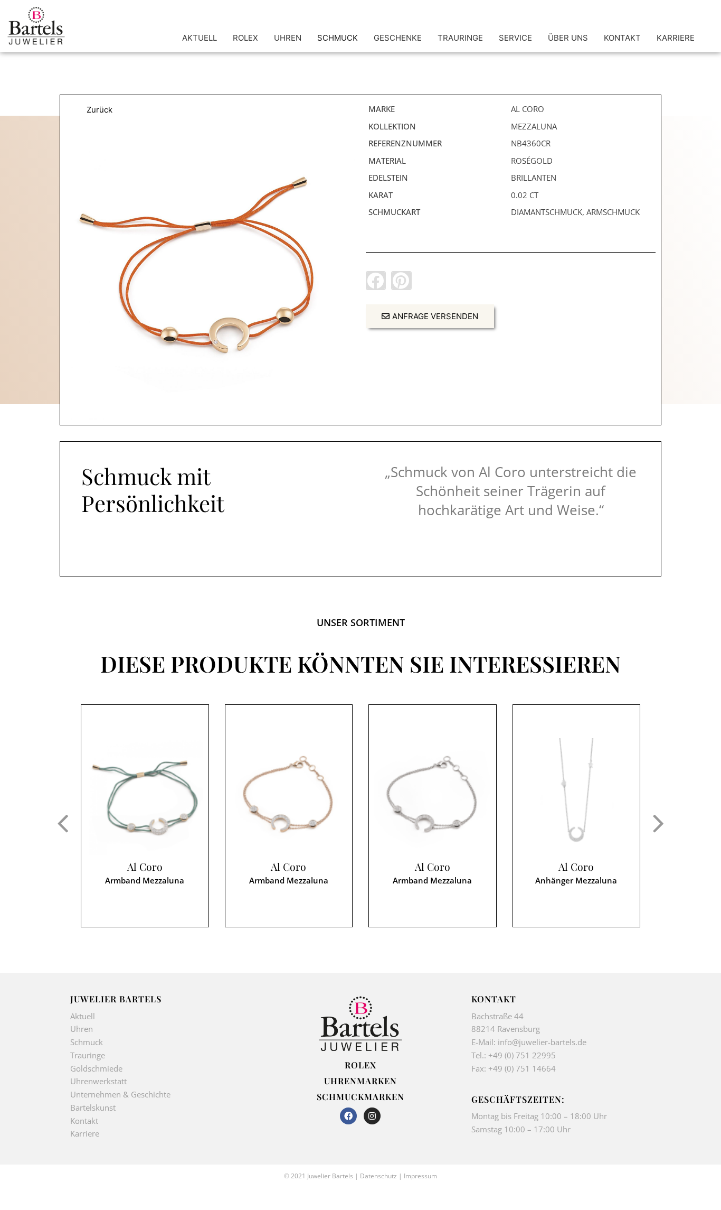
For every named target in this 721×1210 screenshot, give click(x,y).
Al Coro (145, 866)
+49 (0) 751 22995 (522, 1055)
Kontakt (84, 1120)
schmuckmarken (360, 1096)
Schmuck (86, 1042)
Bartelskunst (93, 1107)
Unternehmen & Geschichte (120, 1094)
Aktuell (82, 1016)
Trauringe (88, 1055)
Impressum (420, 1175)
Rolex (360, 1065)
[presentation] (62, 822)
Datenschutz (378, 1175)
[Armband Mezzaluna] (210, 274)
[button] (376, 280)
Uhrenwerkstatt (98, 1081)
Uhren (81, 1028)
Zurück (99, 110)
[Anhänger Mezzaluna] (576, 796)
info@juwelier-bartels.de (542, 1042)
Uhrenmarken (360, 1080)
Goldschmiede (96, 1068)
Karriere (84, 1133)
